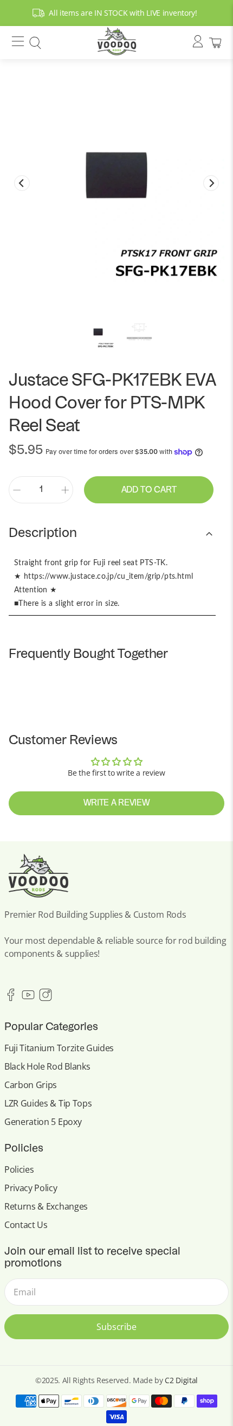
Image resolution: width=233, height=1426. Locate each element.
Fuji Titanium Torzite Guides (59, 1048)
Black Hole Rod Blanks (47, 1066)
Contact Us (26, 1225)
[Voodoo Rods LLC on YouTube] (28, 998)
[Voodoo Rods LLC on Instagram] (45, 998)
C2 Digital (181, 1380)
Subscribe (116, 1327)
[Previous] (22, 183)
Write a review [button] (116, 803)
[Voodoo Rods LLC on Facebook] (10, 998)
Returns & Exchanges (46, 1206)
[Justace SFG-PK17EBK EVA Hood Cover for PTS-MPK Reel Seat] (116, 175)
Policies (19, 1169)
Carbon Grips (30, 1085)
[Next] (211, 183)
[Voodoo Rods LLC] (116, 42)
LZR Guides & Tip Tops (48, 1103)
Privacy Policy (30, 1188)
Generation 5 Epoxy (42, 1122)
